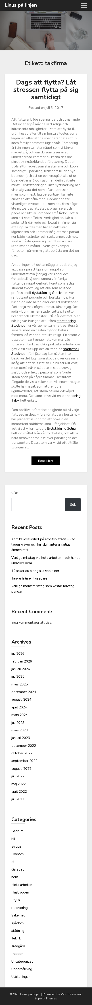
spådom (17, 923)
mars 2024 (19, 715)
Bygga (16, 846)
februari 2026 (21, 661)
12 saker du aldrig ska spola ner (35, 571)
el (12, 862)
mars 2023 (19, 730)
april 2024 (19, 707)
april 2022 (19, 791)
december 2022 (23, 745)
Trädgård (18, 946)
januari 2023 (20, 738)
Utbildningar (20, 976)
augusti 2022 (21, 768)
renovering (19, 908)
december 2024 (23, 692)
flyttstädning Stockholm (50, 293)
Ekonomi (17, 854)
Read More (46, 461)
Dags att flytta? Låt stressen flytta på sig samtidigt (46, 90)
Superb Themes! (46, 998)
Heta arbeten (21, 885)
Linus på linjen (21, 5)
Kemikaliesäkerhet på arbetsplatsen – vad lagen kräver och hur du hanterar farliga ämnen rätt (43, 544)
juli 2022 (17, 776)
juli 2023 (17, 722)
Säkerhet (18, 915)
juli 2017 (17, 799)
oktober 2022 (21, 753)
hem (14, 877)
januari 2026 (20, 669)
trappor (17, 953)
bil (13, 839)
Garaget (17, 869)
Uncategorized (22, 961)
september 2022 (24, 761)
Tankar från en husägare (29, 578)
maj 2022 (18, 784)
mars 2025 (19, 684)
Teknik (16, 938)
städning (17, 931)
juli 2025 (17, 676)
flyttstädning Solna (61, 428)
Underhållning (21, 969)
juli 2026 (17, 653)
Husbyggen (20, 892)
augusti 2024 (21, 699)
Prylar (15, 900)
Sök (14, 493)
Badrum (17, 831)
